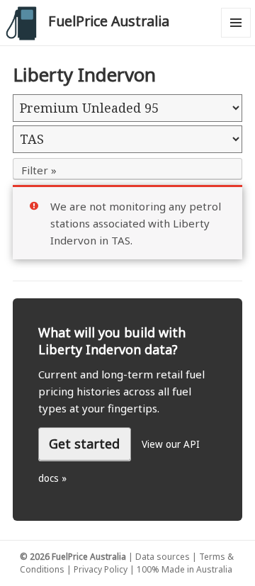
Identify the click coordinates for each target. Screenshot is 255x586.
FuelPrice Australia (108, 20)
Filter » (39, 170)
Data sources (162, 557)
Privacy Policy (101, 569)
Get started (84, 443)
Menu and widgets (236, 37)
